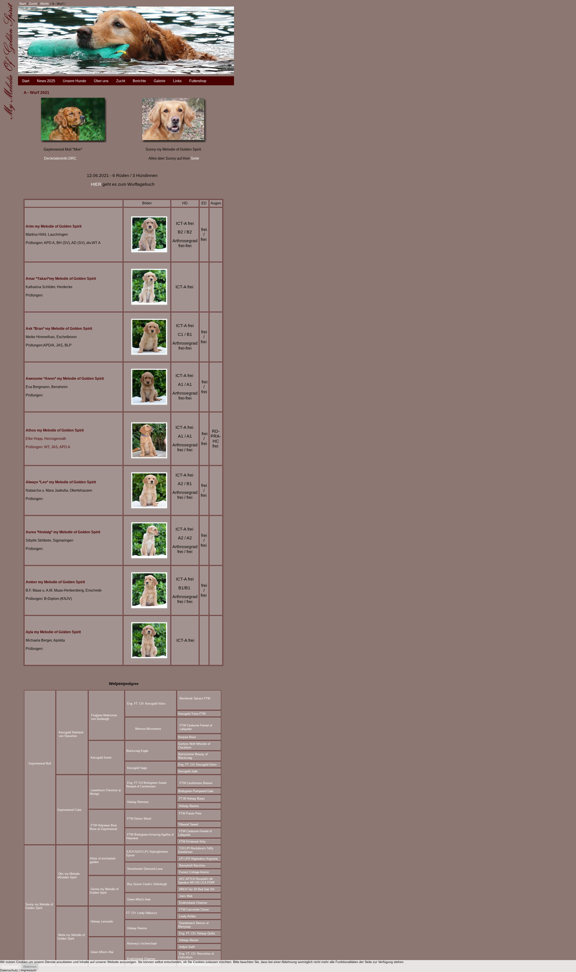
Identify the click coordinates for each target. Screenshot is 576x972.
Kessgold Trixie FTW (192, 713)
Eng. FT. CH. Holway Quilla (197, 933)
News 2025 (46, 81)
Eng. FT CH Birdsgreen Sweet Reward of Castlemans (146, 784)
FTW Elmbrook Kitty (192, 841)
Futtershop (197, 81)
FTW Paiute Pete (190, 813)
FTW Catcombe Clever (194, 909)
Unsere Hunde (74, 81)
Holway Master (188, 940)
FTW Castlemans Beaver (196, 783)
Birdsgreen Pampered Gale (195, 791)
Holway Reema (189, 806)
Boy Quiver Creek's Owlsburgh (147, 884)
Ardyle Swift (187, 947)
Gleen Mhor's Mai (102, 952)
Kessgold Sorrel (101, 757)
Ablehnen (30, 966)
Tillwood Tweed (188, 824)
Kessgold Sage (137, 768)
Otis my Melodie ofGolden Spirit (68, 875)
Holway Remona (137, 802)
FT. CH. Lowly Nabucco (141, 913)
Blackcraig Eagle (137, 751)
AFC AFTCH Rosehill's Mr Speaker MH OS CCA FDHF (196, 880)
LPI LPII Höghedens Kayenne (198, 858)
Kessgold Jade (188, 771)
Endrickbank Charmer (193, 902)
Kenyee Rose (187, 737)
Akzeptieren (10, 966)
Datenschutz (9, 970)
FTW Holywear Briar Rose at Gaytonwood (103, 827)
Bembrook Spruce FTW (195, 698)
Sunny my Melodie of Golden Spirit (39, 906)
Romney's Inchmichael (142, 943)
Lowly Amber (187, 916)
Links (177, 81)
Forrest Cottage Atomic (194, 872)
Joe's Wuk (186, 896)
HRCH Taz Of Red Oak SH (196, 889)
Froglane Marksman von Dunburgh (104, 717)
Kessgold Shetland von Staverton (71, 734)
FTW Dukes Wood (139, 818)
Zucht (120, 81)
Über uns (101, 81)
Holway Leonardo (102, 921)
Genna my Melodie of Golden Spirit (104, 890)
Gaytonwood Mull (40, 763)
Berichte (139, 81)
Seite (195, 158)
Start (25, 81)
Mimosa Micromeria (148, 728)
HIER (96, 184)
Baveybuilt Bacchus (192, 865)
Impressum (28, 970)
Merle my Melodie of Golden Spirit (71, 936)
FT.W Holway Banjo (192, 798)
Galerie (159, 81)
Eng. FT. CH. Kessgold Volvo (146, 703)
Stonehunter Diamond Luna (144, 868)
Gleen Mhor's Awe (139, 899)
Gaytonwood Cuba (69, 810)
